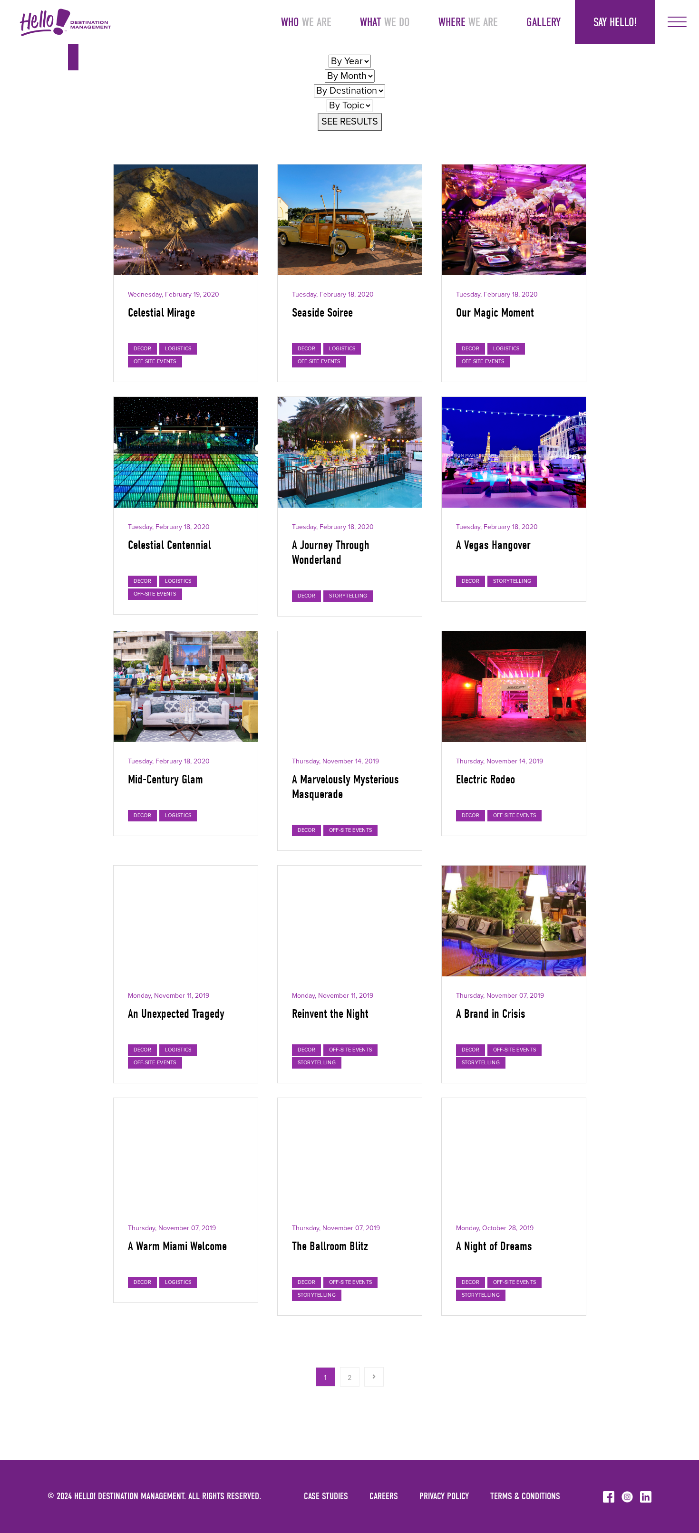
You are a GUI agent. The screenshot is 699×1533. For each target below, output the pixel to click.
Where (468, 22)
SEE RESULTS (349, 121)
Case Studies (326, 1496)
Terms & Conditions (525, 1496)
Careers (383, 1496)
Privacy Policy (444, 1496)
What (385, 22)
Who (306, 22)
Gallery (543, 22)
